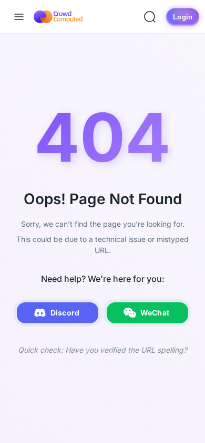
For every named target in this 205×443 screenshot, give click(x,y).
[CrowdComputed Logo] (58, 16)
